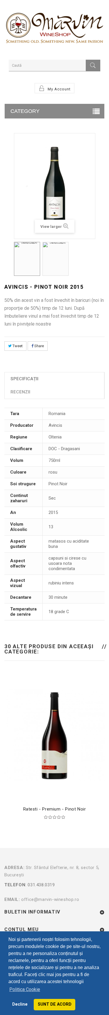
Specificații (24, 378)
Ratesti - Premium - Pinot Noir (54, 809)
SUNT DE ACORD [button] (55, 1004)
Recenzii (20, 392)
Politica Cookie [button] (24, 989)
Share (38, 346)
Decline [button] (20, 1004)
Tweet (17, 346)
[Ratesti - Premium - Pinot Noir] (54, 734)
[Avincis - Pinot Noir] (27, 259)
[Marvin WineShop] (54, 29)
